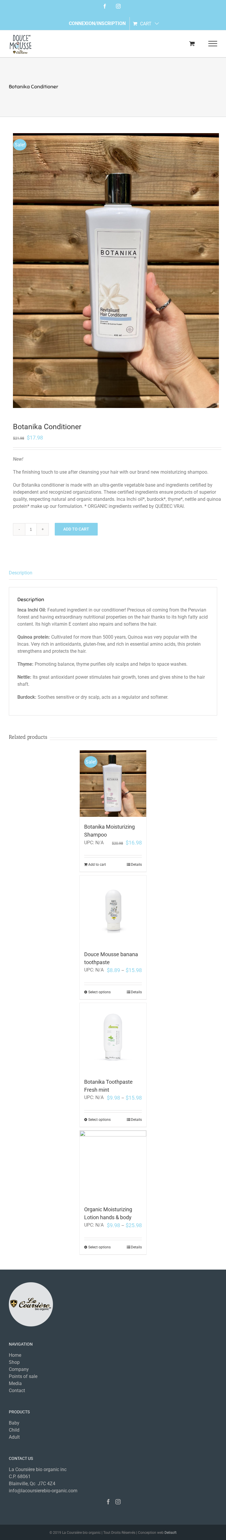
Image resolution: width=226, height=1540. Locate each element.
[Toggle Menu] (213, 43)
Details (136, 864)
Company (19, 1369)
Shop (14, 1362)
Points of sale (23, 1376)
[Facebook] (108, 1501)
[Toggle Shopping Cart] (192, 43)
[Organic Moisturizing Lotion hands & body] (113, 1165)
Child (14, 1430)
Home (15, 1355)
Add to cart (76, 529)
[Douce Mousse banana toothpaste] (113, 909)
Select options (99, 992)
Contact (17, 1390)
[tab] (113, 573)
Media (15, 1383)
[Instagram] (118, 1501)
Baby (14, 1423)
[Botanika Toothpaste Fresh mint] (113, 1037)
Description (20, 573)
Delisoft (170, 1533)
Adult (14, 1437)
